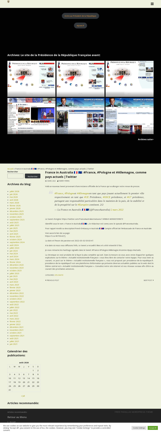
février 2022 (15, 321)
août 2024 (14, 245)
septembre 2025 (17, 219)
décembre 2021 (17, 327)
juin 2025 (14, 228)
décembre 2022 (17, 293)
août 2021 (14, 338)
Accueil (10, 168)
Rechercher (12, 171)
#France (59, 193)
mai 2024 (14, 253)
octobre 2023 (16, 270)
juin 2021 (14, 344)
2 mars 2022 (117, 209)
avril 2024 (14, 256)
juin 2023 (14, 276)
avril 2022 (14, 315)
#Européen (83, 204)
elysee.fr (80, 25)
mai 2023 (14, 279)
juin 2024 (14, 250)
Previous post (53, 280)
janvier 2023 (15, 290)
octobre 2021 (16, 332)
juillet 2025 (14, 225)
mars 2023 (14, 284)
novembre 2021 (17, 330)
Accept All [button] (152, 428)
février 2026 (15, 205)
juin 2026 (14, 194)
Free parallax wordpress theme (134, 412)
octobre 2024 (16, 239)
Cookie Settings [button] (139, 428)
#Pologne (69, 193)
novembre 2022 (17, 296)
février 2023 (15, 287)
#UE (86, 197)
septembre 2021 (17, 335)
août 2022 (14, 304)
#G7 (129, 197)
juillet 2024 (14, 248)
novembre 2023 (17, 267)
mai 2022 (14, 313)
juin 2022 (14, 310)
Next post (148, 280)
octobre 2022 (16, 299)
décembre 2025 (17, 211)
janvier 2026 (15, 208)
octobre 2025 (16, 217)
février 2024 (15, 262)
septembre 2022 (17, 301)
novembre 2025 (17, 214)
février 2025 (15, 236)
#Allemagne (83, 193)
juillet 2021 (14, 341)
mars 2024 (14, 259)
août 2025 (14, 222)
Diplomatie (59, 275)
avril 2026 (14, 200)
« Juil (23, 396)
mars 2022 (14, 318)
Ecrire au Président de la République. (80, 16)
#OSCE (106, 197)
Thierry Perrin (63, 181)
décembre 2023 (17, 265)
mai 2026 (14, 197)
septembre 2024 (17, 242)
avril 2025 (14, 234)
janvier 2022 (15, 324)
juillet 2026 (14, 191)
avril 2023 (14, 282)
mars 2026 (14, 202)
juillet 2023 (14, 273)
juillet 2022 (14, 307)
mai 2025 (14, 231)
